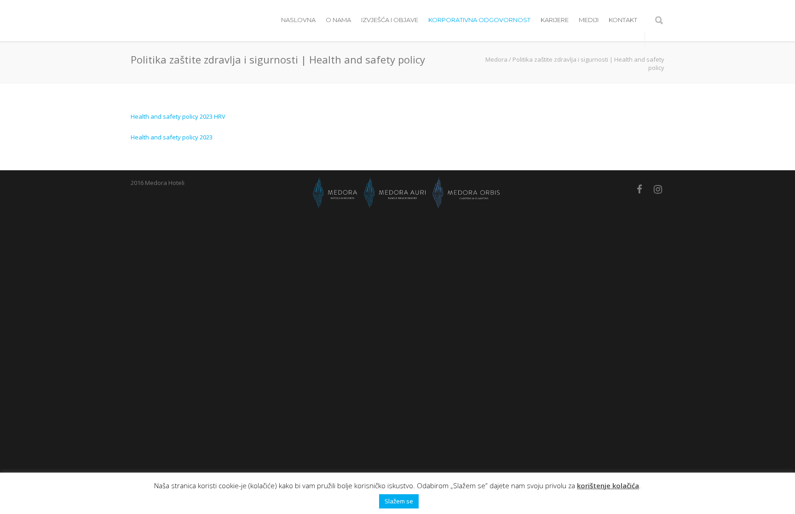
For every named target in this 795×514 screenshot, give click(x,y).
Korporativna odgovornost (479, 19)
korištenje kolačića (608, 485)
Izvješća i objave (389, 19)
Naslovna (298, 19)
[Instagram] (658, 189)
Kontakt (623, 19)
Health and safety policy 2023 (172, 137)
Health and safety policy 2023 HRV (178, 116)
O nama (338, 19)
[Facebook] (639, 189)
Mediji (589, 19)
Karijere (555, 19)
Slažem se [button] (399, 501)
